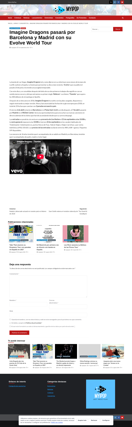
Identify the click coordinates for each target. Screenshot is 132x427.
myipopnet (14, 47)
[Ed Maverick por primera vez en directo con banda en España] (48, 233)
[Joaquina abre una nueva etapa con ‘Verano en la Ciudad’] (113, 351)
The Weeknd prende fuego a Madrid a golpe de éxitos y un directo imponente (65, 363)
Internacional (24, 240)
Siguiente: (68, 211)
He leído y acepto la (26, 323)
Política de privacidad (34, 323)
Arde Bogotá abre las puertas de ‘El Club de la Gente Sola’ (17, 363)
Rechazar (94, 420)
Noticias (26, 18)
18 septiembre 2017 (24, 47)
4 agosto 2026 (48, 252)
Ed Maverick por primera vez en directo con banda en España (48, 247)
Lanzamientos (37, 18)
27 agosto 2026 (92, 365)
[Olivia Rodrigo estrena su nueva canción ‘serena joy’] (89, 351)
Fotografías (70, 18)
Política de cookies (57, 422)
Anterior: (27, 211)
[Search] (123, 18)
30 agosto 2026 (21, 367)
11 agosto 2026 (115, 367)
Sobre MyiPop (12, 2)
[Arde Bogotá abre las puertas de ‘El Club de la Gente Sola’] (19, 351)
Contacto (92, 18)
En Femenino (81, 18)
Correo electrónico (53, 301)
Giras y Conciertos (15, 28)
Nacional (78, 240)
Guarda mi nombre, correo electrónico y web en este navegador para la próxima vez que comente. (46, 319)
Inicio (10, 18)
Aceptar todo (82, 420)
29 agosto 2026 (21, 252)
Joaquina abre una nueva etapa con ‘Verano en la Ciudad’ (111, 363)
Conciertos (59, 18)
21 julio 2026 (75, 249)
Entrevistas (49, 18)
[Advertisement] (48, 66)
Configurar (106, 420)
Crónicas (17, 18)
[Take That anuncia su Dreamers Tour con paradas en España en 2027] (21, 233)
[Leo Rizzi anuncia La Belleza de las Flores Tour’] (75, 233)
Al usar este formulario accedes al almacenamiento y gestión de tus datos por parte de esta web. (43, 326)
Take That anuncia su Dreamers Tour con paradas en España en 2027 (20, 247)
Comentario (14, 274)
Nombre (12, 300)
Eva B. (59, 367)
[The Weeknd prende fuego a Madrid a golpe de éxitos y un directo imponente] (66, 351)
